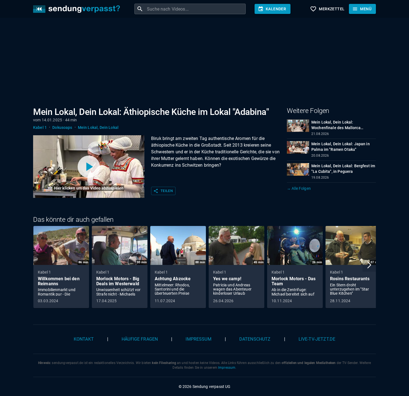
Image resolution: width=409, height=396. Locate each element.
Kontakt (84, 339)
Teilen (163, 190)
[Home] (78, 9)
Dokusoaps (62, 127)
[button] (369, 265)
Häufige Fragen (140, 339)
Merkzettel (327, 9)
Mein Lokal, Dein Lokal (98, 127)
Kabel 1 (40, 127)
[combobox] (196, 9)
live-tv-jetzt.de (317, 339)
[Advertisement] (200, 63)
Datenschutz (255, 339)
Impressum (198, 339)
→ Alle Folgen (299, 188)
